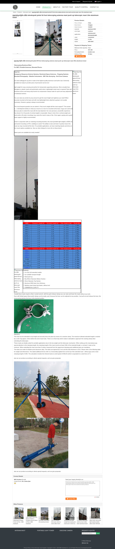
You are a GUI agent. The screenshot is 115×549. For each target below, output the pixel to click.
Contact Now (81, 56)
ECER (89, 547)
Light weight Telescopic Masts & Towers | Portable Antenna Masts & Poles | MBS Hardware (32, 520)
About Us (56, 7)
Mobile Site (85, 543)
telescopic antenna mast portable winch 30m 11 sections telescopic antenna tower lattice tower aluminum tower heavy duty (56, 522)
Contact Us (94, 7)
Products (46, 7)
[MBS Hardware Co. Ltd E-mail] (15, 483)
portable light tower (45, 530)
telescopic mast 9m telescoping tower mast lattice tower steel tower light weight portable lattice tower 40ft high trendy (95, 521)
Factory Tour (67, 7)
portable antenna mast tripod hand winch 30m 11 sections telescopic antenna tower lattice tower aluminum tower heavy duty (82, 521)
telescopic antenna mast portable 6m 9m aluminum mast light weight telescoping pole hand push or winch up (70, 520)
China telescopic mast (36, 547)
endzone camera (66, 530)
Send (98, 533)
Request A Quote (87, 1)
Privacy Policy (27, 547)
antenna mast (20, 530)
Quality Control (81, 7)
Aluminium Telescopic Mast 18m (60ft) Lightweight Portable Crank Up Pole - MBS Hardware (18, 520)
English (98, 1)
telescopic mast (27, 12)
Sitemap (88, 541)
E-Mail (83, 541)
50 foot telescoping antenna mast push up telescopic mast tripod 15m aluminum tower (44, 520)
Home (38, 7)
